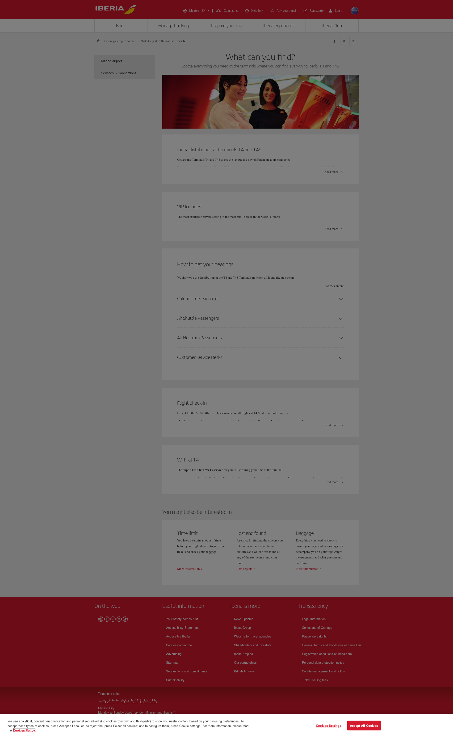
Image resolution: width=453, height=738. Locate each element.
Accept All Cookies (364, 725)
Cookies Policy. (24, 730)
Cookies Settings (328, 725)
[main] (226, 726)
